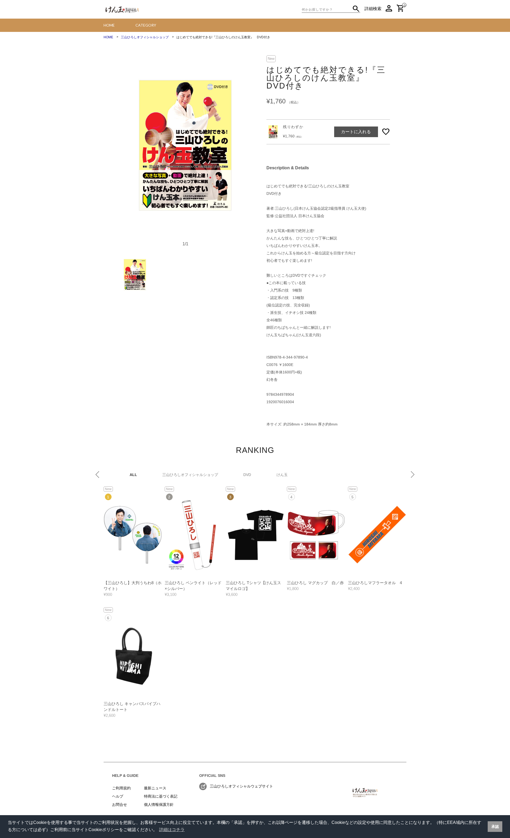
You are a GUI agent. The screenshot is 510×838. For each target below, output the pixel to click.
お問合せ (119, 804)
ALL (133, 475)
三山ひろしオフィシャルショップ (190, 475)
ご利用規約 (121, 788)
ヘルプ (117, 796)
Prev (97, 474)
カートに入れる (356, 131)
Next (412, 474)
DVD (247, 475)
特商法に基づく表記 (160, 796)
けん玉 (282, 475)
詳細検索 (372, 8)
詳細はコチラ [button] (172, 829)
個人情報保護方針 (159, 804)
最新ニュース (155, 788)
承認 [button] (495, 826)
